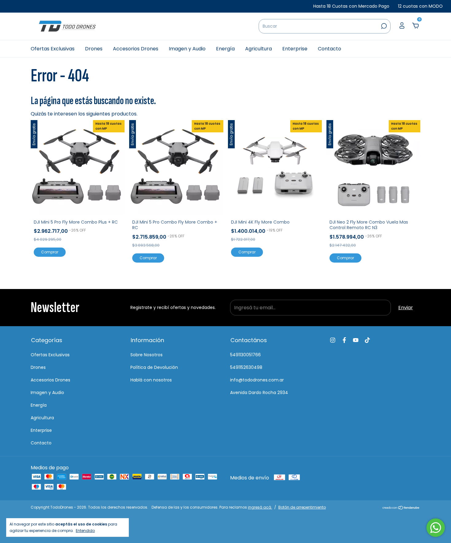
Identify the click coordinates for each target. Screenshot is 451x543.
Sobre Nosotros (146, 355)
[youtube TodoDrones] (356, 340)
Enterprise (294, 48)
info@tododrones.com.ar (257, 380)
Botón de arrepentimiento (302, 507)
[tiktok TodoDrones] (367, 340)
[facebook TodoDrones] (344, 340)
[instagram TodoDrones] (333, 340)
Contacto (329, 48)
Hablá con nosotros (151, 380)
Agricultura (258, 48)
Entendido (85, 530)
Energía (225, 48)
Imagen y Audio (187, 48)
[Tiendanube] (401, 508)
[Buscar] (383, 26)
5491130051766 (245, 355)
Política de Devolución (154, 367)
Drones (93, 48)
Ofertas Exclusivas (53, 48)
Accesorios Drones (135, 48)
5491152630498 (246, 367)
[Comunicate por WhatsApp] (435, 527)
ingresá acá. (260, 507)
